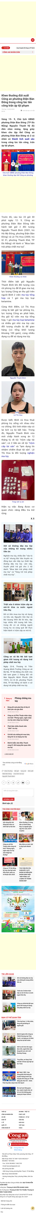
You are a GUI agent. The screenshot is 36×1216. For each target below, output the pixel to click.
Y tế (3, 1122)
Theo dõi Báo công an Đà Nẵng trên (12, 764)
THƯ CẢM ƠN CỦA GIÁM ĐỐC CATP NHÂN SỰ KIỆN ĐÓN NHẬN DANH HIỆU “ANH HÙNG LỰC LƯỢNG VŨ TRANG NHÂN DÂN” (25, 874)
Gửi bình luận (8, 799)
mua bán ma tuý (19, 774)
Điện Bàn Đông (7, 774)
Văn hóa (21, 1119)
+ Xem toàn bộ (9, 754)
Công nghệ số (6, 1127)
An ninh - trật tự (24, 1111)
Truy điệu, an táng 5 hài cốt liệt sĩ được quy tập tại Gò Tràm (25, 1062)
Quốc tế (4, 1125)
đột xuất (30, 771)
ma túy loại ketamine (23, 320)
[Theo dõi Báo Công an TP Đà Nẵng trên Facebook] (18, 1144)
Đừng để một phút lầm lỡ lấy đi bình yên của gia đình (19, 708)
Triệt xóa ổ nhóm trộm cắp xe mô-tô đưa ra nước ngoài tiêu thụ (25, 993)
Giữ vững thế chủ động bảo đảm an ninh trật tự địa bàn (9, 824)
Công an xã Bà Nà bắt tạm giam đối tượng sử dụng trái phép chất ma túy (25, 1005)
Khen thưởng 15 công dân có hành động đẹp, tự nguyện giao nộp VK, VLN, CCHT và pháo (26, 827)
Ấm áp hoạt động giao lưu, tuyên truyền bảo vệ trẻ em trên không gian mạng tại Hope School (24, 1091)
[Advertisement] (18, 20)
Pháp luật (22, 1114)
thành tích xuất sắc (23, 139)
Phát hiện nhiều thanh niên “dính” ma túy (17, 727)
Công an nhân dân (11, 52)
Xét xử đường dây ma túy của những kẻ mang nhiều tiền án (25, 980)
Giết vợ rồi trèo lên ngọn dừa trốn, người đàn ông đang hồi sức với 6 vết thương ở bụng (24, 1050)
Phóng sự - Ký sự (24, 1117)
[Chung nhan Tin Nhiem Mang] (18, 1149)
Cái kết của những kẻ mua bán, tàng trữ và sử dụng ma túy (19, 736)
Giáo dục (21, 1122)
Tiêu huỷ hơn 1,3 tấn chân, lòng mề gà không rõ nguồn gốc (25, 1023)
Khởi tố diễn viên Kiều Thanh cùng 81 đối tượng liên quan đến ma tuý (19, 745)
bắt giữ (16, 771)
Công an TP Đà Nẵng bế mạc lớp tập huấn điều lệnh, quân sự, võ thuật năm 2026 (9, 871)
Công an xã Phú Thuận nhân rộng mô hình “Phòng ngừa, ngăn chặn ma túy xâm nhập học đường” (20, 718)
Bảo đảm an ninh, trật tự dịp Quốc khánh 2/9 (26, 846)
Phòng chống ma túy (23, 699)
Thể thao (21, 1125)
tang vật (23, 771)
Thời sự (4, 1111)
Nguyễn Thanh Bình (8, 776)
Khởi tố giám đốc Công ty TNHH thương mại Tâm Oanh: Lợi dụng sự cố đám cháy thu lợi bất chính (25, 1037)
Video (20, 1127)
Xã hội (3, 1117)
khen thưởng (8, 771)
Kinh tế (4, 1119)
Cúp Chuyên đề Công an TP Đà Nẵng (16, 48)
